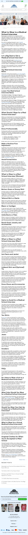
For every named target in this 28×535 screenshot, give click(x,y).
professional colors (9, 397)
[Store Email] (2, 1)
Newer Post (22, 459)
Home (4, 27)
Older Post (5, 459)
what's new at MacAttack (11, 454)
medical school (18, 60)
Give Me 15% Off (22, 499)
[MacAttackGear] (14, 6)
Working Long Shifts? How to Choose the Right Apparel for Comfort (12, 474)
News (8, 27)
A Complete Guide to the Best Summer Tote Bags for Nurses (13, 482)
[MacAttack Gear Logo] (14, 493)
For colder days (5, 210)
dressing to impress (9, 157)
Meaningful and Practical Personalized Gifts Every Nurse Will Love (13, 467)
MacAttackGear (14, 532)
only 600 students (6, 102)
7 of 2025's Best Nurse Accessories (10, 478)
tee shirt (4, 317)
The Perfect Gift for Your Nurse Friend (10, 471)
